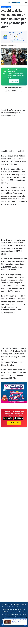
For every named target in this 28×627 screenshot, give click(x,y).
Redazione (4, 45)
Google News (20, 33)
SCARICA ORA (14, 422)
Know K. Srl (5, 606)
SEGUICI (11, 33)
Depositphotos (6, 609)
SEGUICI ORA (14, 81)
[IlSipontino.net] (14, 2)
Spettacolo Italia (6, 7)
